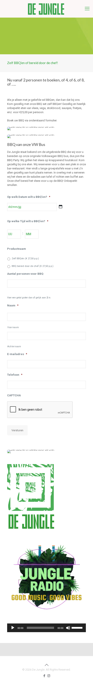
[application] (46, 627)
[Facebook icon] (44, 676)
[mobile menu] (87, 8)
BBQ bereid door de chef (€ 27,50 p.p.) (32, 266)
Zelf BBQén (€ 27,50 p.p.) (25, 258)
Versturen (17, 430)
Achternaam (14, 346)
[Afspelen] (13, 628)
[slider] (78, 627)
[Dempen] (68, 628)
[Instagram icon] (48, 676)
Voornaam (13, 327)
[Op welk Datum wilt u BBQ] (60, 206)
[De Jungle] (46, 8)
